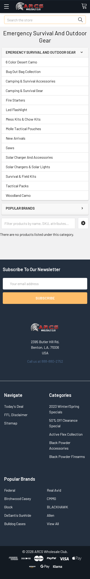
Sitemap (10, 423)
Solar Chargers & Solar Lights (28, 166)
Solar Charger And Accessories (29, 157)
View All (53, 523)
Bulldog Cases (15, 523)
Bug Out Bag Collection (23, 71)
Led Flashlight (16, 109)
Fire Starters (15, 100)
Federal (9, 490)
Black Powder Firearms (67, 456)
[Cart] (85, 6)
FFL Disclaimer (15, 414)
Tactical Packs (17, 186)
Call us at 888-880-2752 (45, 361)
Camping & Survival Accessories (30, 81)
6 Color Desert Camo (21, 62)
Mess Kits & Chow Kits (23, 119)
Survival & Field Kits (21, 176)
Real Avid (54, 490)
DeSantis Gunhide (17, 515)
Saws (10, 147)
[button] (83, 223)
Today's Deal (13, 406)
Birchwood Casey (17, 498)
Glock (8, 507)
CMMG (51, 498)
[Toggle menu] (6, 6)
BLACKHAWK (57, 507)
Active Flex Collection (66, 434)
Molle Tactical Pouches (23, 128)
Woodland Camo (18, 195)
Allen (50, 515)
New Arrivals (15, 138)
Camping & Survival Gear (24, 90)
